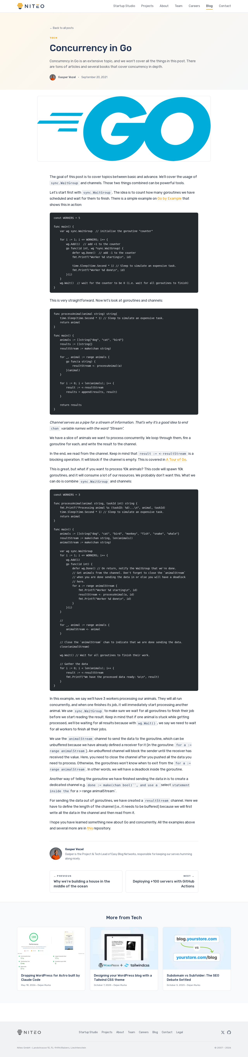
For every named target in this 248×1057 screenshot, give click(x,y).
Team (179, 6)
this (90, 828)
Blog (209, 6)
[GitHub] (229, 1032)
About (164, 6)
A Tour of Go (176, 459)
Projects (147, 6)
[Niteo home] (30, 6)
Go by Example (170, 198)
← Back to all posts (62, 28)
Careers (194, 6)
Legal (179, 1032)
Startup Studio (124, 6)
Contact (225, 6)
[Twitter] (223, 1032)
